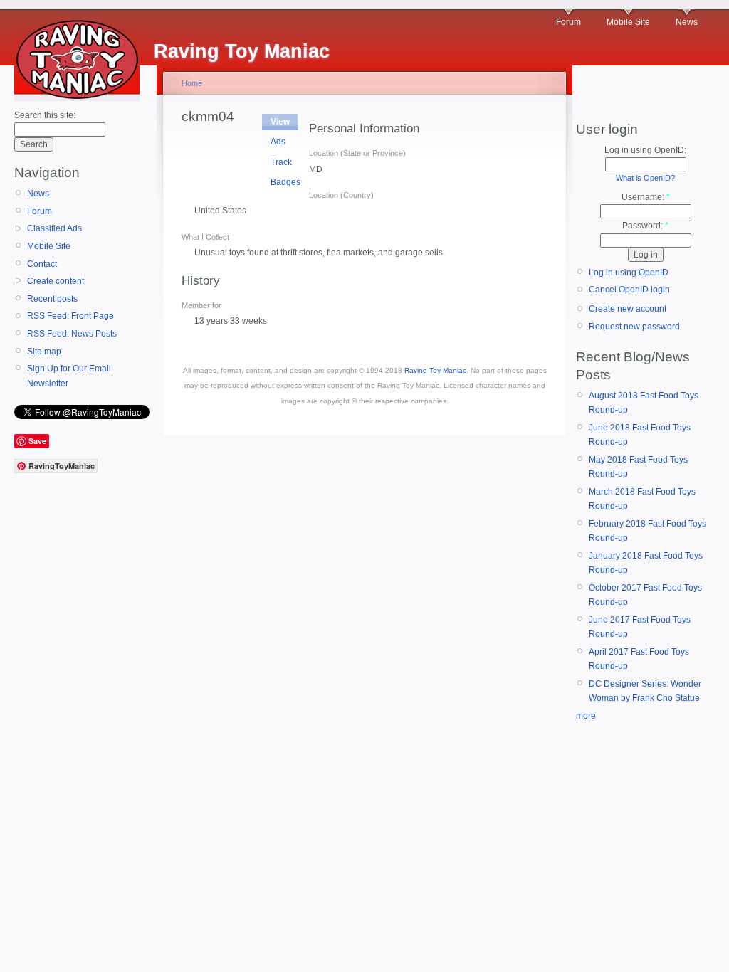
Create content (55, 281)
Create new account (627, 309)
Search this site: (44, 115)
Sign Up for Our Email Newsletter (69, 376)
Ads (278, 142)
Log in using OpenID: (645, 150)
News (687, 22)
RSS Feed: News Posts (72, 334)
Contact (42, 264)
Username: (646, 197)
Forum (568, 22)
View (280, 122)
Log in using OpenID (628, 273)
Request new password (634, 327)
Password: (645, 226)
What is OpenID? (645, 178)
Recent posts (52, 299)
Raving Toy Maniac (435, 370)
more (586, 716)
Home (192, 83)
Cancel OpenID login (629, 290)
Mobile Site (628, 22)
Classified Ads (54, 228)
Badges (285, 182)
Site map (44, 351)
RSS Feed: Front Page (70, 316)
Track (281, 162)
